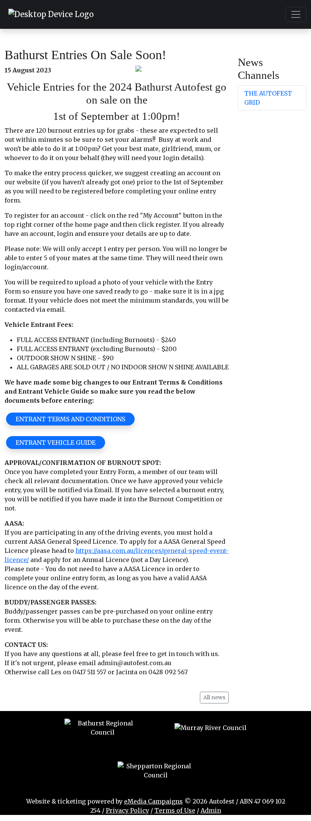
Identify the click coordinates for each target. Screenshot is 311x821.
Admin (211, 810)
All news (214, 697)
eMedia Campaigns (153, 801)
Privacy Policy (127, 810)
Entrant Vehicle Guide (56, 442)
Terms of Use (174, 810)
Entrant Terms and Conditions (70, 419)
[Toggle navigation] (295, 14)
